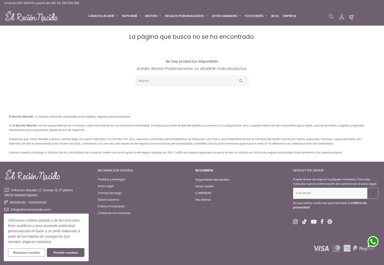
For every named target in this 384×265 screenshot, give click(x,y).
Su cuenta (204, 170)
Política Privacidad (111, 206)
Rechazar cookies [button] (26, 252)
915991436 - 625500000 (28, 202)
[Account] (342, 17)
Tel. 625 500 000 (68, 3)
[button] (53, 242)
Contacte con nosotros (114, 213)
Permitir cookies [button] (65, 252)
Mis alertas (203, 199)
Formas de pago (110, 193)
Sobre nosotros (108, 199)
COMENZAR (203, 193)
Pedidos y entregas (111, 179)
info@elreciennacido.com (30, 209)
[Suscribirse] (372, 193)
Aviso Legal (106, 186)
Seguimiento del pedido (212, 179)
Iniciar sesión (204, 186)
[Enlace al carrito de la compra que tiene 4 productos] (351, 16)
